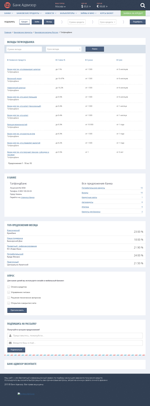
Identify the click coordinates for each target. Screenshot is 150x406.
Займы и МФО (87, 13)
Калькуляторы (67, 13)
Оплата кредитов (19, 287)
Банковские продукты (28, 13)
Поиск (94, 49)
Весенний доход (14, 78)
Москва (59, 6)
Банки (7, 13)
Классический (13, 230)
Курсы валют (106, 13)
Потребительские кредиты (93, 188)
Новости (49, 13)
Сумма (90, 60)
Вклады (85, 192)
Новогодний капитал (16, 87)
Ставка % (61, 60)
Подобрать (137, 21)
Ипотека (85, 207)
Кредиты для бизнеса (91, 211)
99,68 (102, 6)
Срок (120, 60)
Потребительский (15, 254)
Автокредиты (87, 202)
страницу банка (27, 197)
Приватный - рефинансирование (22, 246)
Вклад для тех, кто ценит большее (22, 97)
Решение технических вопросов (26, 297)
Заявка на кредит (133, 13)
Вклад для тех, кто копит (17, 115)
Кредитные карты (89, 197)
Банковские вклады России (46, 32)
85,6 (86, 6)
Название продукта (17, 60)
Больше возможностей (17, 124)
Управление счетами (20, 292)
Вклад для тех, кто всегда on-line (21, 133)
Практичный (13, 262)
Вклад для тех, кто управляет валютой (23, 143)
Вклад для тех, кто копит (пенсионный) (24, 106)
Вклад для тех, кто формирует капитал (23, 69)
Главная (7, 32)
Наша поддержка (15, 238)
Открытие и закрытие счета (23, 303)
